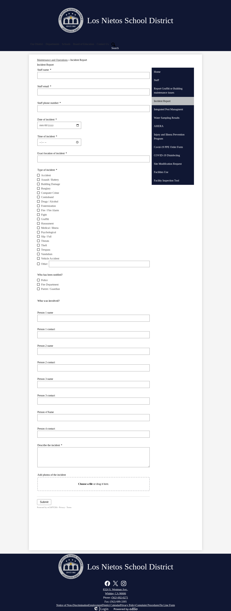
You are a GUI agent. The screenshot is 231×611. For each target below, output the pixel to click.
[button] (36, 44)
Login (101, 609)
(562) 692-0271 (119, 597)
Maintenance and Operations (52, 60)
